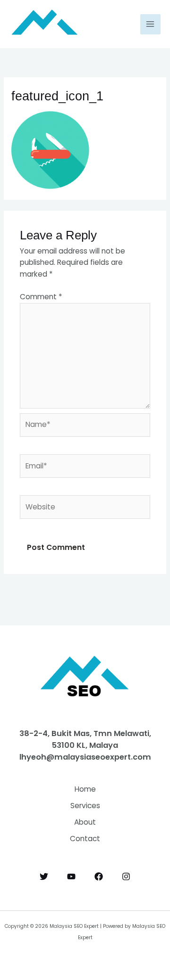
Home (85, 789)
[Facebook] (98, 876)
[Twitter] (44, 876)
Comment (41, 297)
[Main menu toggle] (150, 24)
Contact (85, 838)
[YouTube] (71, 876)
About (85, 822)
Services (85, 806)
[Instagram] (126, 876)
